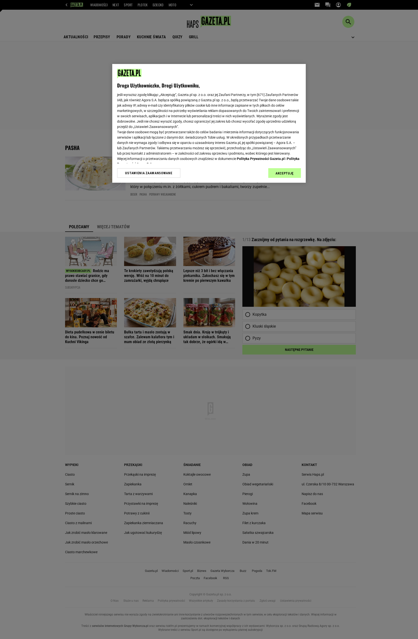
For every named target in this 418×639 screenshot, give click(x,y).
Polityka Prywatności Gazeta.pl (261, 159)
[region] (209, 123)
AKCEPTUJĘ (285, 173)
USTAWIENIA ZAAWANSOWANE (148, 173)
